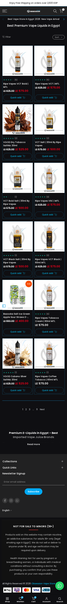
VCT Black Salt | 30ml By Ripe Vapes (17, 261)
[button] (6, 50)
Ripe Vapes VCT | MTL (47, 83)
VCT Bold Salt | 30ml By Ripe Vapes (16, 202)
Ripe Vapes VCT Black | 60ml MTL (48, 261)
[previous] (4, 19)
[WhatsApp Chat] (59, 586)
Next (42, 409)
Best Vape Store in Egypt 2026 (24, 19)
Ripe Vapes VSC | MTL (47, 200)
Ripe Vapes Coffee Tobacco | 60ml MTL (46, 378)
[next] (63, 19)
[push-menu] (4, 11)
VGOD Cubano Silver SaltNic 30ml (14, 378)
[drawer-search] (55, 11)
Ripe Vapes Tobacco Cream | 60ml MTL (47, 319)
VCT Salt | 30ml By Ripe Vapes (48, 144)
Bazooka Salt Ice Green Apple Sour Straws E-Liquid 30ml (16, 315)
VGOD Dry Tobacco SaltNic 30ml (14, 144)
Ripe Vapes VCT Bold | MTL (15, 85)
